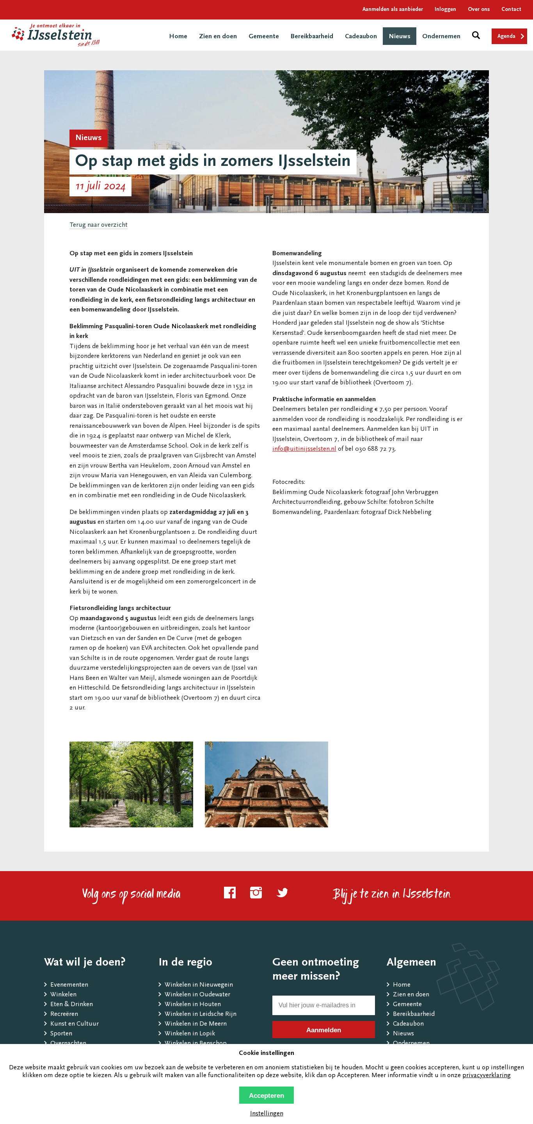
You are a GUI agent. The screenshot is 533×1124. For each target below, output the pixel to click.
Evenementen (69, 985)
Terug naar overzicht (98, 225)
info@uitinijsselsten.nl (304, 449)
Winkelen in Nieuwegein (199, 985)
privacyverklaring (486, 1075)
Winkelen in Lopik (190, 1034)
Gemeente (264, 37)
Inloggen (445, 9)
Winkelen (63, 995)
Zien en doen (218, 37)
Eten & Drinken (71, 1004)
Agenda (506, 36)
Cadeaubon (361, 37)
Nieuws (399, 37)
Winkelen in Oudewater (197, 995)
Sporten (61, 1034)
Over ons (479, 9)
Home (178, 37)
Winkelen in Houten (193, 1004)
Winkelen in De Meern (196, 1024)
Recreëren (64, 1014)
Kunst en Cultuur (74, 1024)
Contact (511, 9)
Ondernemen (441, 37)
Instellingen (266, 1114)
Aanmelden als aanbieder (392, 9)
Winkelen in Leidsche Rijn (200, 1014)
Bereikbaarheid (312, 37)
